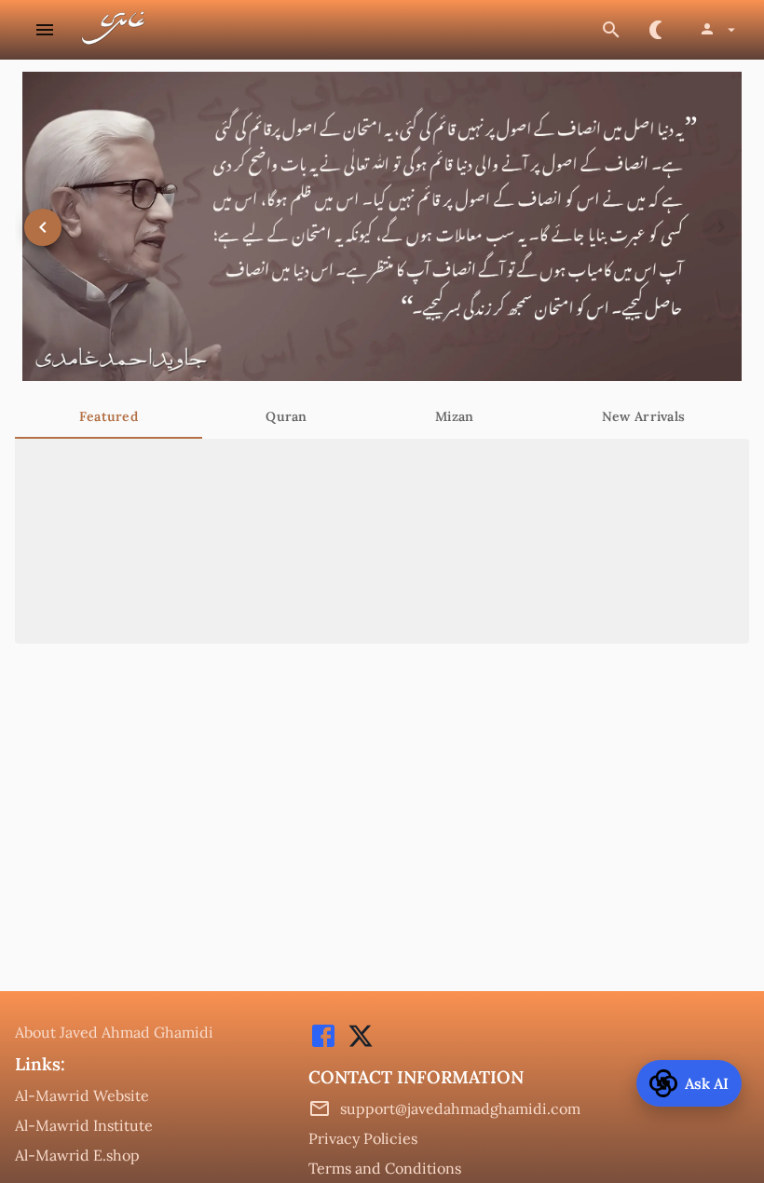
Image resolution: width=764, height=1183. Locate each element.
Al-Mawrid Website (82, 1095)
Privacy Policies (362, 1138)
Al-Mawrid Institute (84, 1125)
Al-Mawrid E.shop (77, 1155)
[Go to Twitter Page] (356, 1045)
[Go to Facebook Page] (323, 1045)
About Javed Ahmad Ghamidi (114, 1032)
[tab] (108, 416)
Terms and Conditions (384, 1168)
